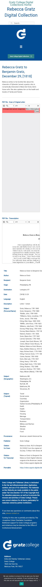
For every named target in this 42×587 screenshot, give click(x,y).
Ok (22, 584)
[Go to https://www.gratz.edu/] (21, 33)
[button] (21, 56)
